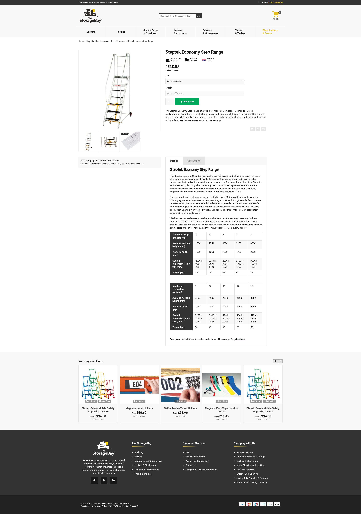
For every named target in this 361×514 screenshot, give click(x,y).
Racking (121, 32)
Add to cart (188, 101)
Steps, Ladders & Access (270, 32)
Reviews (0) (194, 160)
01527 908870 (275, 2)
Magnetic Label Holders (139, 408)
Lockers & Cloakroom (180, 32)
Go (198, 16)
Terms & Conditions (109, 503)
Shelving (91, 32)
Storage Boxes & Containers (150, 32)
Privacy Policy (123, 503)
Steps (168, 75)
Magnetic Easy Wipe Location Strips (221, 410)
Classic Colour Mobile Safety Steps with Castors (98, 410)
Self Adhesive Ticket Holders (180, 408)
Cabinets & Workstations (210, 32)
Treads (168, 87)
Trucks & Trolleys (240, 32)
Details (174, 160)
